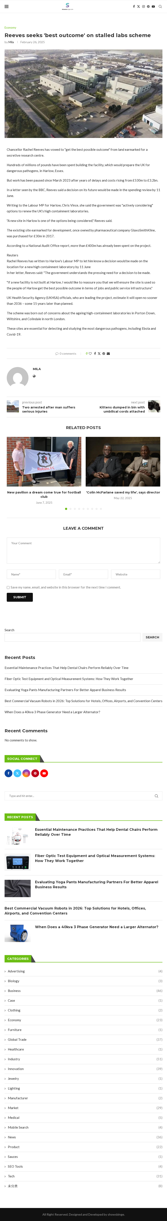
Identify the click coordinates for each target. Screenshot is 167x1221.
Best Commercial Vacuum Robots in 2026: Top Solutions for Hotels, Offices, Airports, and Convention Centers (83, 701)
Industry (85, 1059)
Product (85, 1147)
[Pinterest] (148, 6)
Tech (85, 1176)
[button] (12, 473)
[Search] (160, 6)
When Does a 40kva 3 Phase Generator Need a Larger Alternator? (52, 712)
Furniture (85, 1030)
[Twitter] (138, 6)
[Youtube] (153, 6)
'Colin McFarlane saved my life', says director (123, 492)
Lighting (85, 1088)
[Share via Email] (108, 353)
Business (85, 991)
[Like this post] (90, 353)
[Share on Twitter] (99, 353)
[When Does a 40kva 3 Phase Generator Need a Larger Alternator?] (18, 933)
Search (9, 630)
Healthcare (85, 1049)
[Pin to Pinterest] (103, 353)
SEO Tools (85, 1166)
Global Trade (85, 1039)
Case (85, 1000)
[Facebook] (134, 6)
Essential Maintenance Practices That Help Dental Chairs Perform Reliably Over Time (67, 668)
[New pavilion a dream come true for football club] (44, 462)
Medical (85, 1117)
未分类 (85, 1186)
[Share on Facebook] (95, 353)
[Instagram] (143, 6)
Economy (85, 1020)
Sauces (85, 1157)
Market (85, 1108)
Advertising (85, 971)
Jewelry (85, 1078)
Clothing (85, 1010)
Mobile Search (85, 1127)
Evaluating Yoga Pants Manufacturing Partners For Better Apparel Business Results (65, 690)
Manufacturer (85, 1098)
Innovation (85, 1069)
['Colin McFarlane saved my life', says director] (123, 462)
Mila (11, 42)
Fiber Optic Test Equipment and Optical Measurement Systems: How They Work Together (69, 679)
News (85, 1137)
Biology (85, 981)
